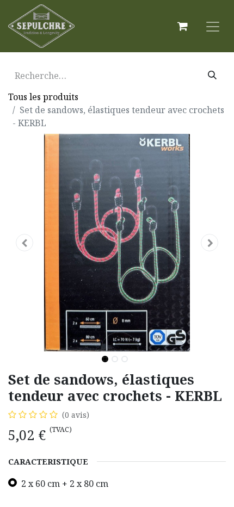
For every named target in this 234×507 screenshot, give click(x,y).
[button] (24, 242)
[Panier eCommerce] (182, 26)
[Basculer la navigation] (213, 26)
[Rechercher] (212, 75)
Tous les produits (43, 97)
